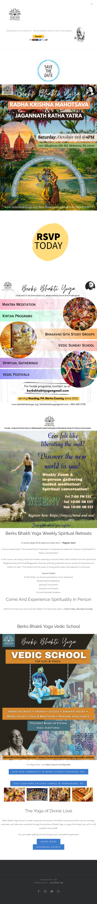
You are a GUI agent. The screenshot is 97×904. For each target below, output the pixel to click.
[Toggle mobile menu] (92, 4)
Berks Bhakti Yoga (56, 883)
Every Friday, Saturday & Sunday (78, 609)
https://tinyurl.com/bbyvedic (57, 764)
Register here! (69, 543)
